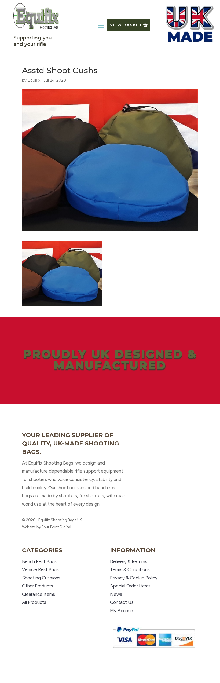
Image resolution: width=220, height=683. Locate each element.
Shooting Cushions (41, 577)
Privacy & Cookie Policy (133, 577)
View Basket (126, 25)
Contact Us (122, 602)
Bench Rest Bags (39, 561)
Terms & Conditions (130, 569)
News (116, 594)
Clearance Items (38, 594)
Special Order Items (130, 586)
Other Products (37, 586)
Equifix (34, 80)
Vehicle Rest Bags (40, 569)
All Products (34, 602)
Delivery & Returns (128, 561)
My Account (122, 610)
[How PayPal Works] (154, 650)
